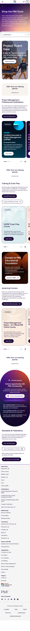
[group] (13, 139)
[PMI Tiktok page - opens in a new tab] (18, 599)
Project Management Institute (6, 584)
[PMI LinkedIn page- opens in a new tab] (14, 599)
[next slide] (25, 161)
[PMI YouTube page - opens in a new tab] (11, 599)
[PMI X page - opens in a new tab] (5, 599)
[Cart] (24, 2)
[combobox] (15, 34)
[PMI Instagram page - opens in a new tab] (8, 599)
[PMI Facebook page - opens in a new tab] (2, 599)
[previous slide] (21, 161)
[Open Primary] (2, 2)
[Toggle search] (27, 2)
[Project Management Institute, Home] (15, 2)
